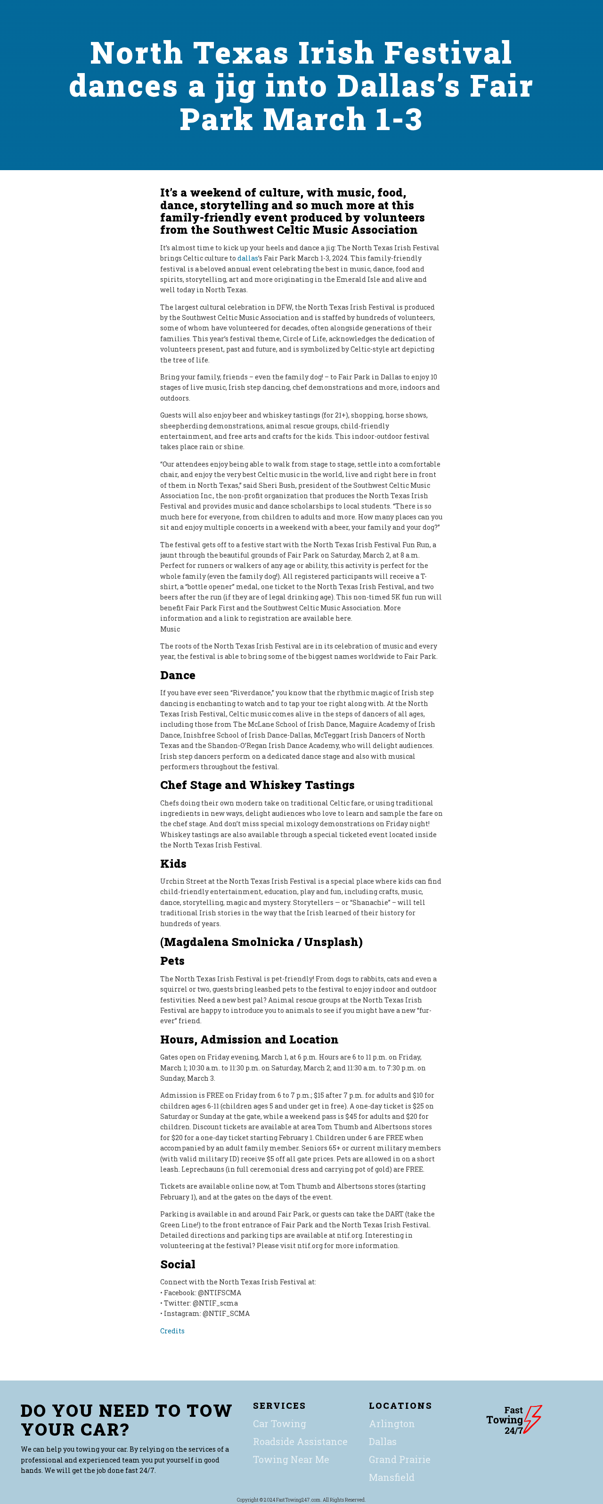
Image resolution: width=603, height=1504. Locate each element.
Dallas (383, 1441)
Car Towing (279, 1423)
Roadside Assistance (300, 1441)
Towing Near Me (291, 1459)
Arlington (392, 1423)
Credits (172, 1330)
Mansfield (392, 1477)
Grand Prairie (400, 1459)
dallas (247, 258)
